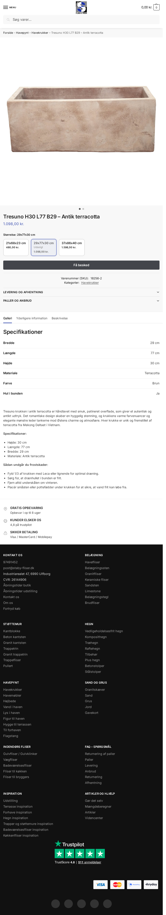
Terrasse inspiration (18, 806)
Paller (89, 760)
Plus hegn (92, 660)
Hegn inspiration (15, 818)
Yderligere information (31, 318)
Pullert (8, 666)
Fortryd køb (11, 609)
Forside (8, 32)
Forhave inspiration (17, 812)
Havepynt (22, 32)
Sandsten (92, 585)
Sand (89, 695)
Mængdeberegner (98, 806)
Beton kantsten (14, 637)
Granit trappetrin (15, 654)
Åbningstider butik (17, 585)
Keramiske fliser (97, 580)
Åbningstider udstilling (20, 591)
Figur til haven (14, 719)
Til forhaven (12, 730)
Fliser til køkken (15, 771)
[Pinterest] (81, 903)
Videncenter (94, 818)
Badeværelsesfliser (17, 765)
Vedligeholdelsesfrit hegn (104, 631)
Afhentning (93, 783)
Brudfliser (92, 603)
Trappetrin (10, 649)
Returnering (93, 777)
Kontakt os (11, 597)
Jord (88, 707)
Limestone (93, 591)
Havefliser (92, 562)
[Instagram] (68, 903)
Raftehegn (92, 649)
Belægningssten (97, 568)
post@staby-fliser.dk (18, 568)
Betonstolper (94, 666)
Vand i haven (12, 707)
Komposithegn (96, 637)
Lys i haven (11, 713)
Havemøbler (12, 695)
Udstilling (10, 801)
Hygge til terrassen (17, 724)
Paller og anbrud (17, 300)
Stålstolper (93, 672)
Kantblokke (11, 631)
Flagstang (10, 736)
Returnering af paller (100, 754)
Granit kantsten (14, 643)
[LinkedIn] (94, 903)
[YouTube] (107, 903)
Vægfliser (10, 760)
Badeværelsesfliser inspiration (25, 830)
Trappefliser (12, 660)
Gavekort (91, 713)
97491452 (10, 562)
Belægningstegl (97, 597)
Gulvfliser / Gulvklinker (20, 754)
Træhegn (91, 643)
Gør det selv (94, 801)
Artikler (90, 812)
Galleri (7, 318)
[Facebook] (55, 903)
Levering (91, 765)
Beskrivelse (60, 318)
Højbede (9, 701)
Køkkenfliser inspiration (20, 835)
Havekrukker (40, 32)
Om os (8, 603)
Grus (88, 701)
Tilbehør (91, 654)
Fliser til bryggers (16, 777)
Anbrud (90, 771)
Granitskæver (95, 690)
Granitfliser (93, 574)
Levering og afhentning (23, 292)
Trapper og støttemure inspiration (28, 824)
